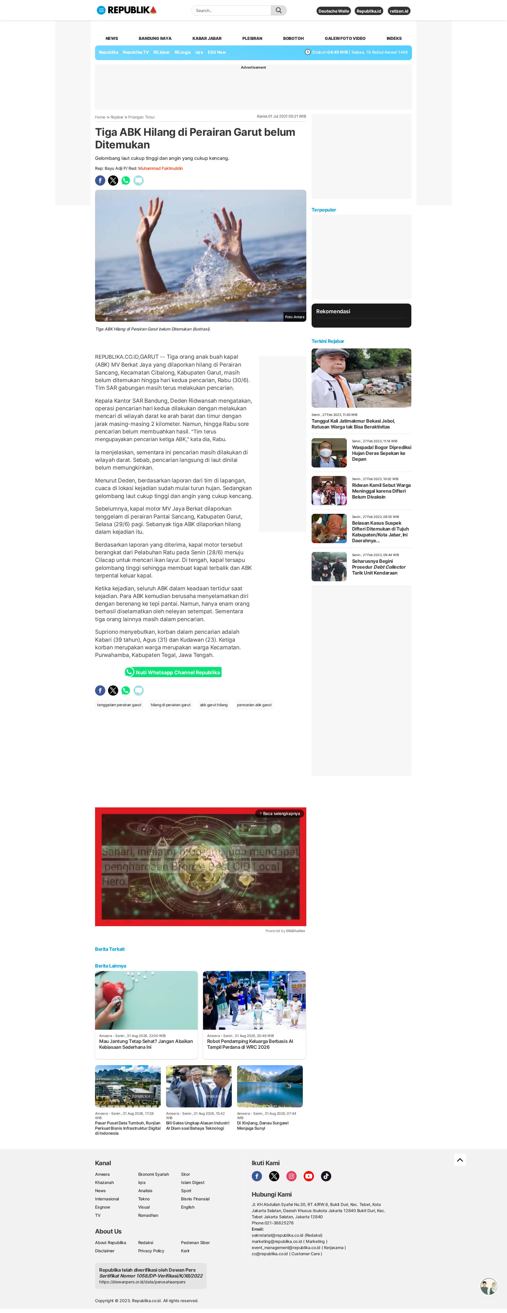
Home (100, 117)
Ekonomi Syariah (153, 1174)
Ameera (102, 1174)
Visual (144, 1206)
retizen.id (399, 11)
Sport (186, 1190)
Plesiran (252, 38)
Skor (185, 1174)
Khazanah (104, 1182)
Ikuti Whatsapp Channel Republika (178, 672)
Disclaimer (104, 1250)
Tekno (144, 1198)
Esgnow (102, 1206)
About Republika (110, 1242)
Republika (108, 52)
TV (98, 1215)
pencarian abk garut (254, 704)
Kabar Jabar (207, 38)
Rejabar (117, 117)
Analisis (145, 1190)
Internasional (107, 1198)
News (100, 1190)
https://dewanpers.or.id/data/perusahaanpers (142, 1281)
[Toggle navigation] (101, 10)
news (112, 38)
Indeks (394, 38)
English (188, 1206)
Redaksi (145, 1242)
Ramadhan (148, 1215)
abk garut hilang (214, 704)
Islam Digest (192, 1182)
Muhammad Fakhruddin (160, 168)
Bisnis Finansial (195, 1198)
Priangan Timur (141, 117)
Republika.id (369, 11)
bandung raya (155, 38)
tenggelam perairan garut (119, 704)
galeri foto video (345, 38)
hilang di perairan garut (171, 704)
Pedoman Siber (195, 1242)
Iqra (142, 1182)
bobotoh (293, 38)
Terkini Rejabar (328, 341)
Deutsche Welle (334, 11)
